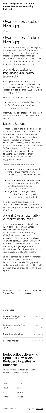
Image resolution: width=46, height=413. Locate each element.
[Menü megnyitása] (41, 6)
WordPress (39, 409)
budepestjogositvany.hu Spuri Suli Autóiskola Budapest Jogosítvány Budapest (18, 6)
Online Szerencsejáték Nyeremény (18, 164)
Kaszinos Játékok (11, 341)
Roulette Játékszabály (13, 334)
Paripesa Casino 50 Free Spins (14, 326)
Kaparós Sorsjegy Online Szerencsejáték (14, 317)
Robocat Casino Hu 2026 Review (17, 97)
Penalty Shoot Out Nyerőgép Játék (11, 291)
